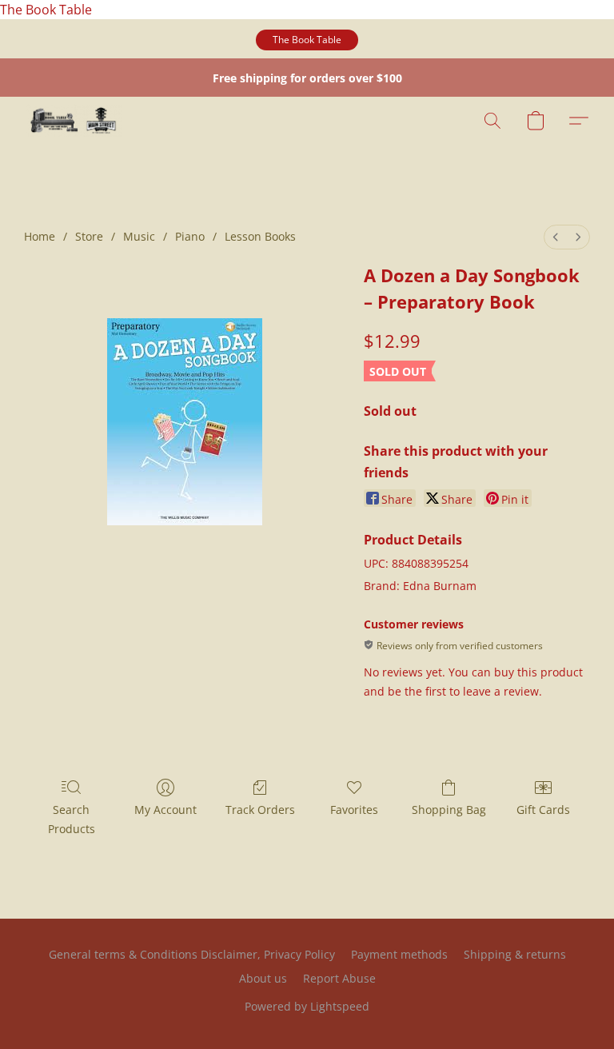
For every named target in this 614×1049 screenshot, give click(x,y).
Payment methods (399, 954)
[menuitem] (555, 237)
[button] (307, 40)
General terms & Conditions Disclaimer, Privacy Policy (192, 954)
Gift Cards (543, 809)
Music (139, 236)
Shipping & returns (515, 954)
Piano (190, 236)
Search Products (71, 819)
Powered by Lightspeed (307, 1006)
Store (89, 236)
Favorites (354, 809)
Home (39, 236)
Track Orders (260, 809)
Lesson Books (260, 236)
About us (263, 978)
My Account (165, 809)
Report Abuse (339, 978)
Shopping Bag (449, 809)
